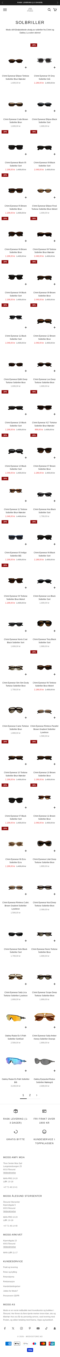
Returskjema (8, 1277)
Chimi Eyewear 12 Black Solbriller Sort (15, 467)
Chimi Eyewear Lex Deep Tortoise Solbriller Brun (44, 381)
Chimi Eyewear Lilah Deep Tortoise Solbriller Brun (44, 861)
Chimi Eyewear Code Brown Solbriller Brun (15, 121)
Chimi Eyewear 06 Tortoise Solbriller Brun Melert (44, 684)
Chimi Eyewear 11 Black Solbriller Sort (15, 337)
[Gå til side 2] (36, 1095)
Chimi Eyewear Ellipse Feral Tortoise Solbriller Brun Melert (44, 207)
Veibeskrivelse (9, 1173)
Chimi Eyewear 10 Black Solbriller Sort (15, 424)
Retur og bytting (10, 1272)
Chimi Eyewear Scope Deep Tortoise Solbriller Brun (44, 994)
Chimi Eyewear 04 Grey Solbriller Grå (44, 77)
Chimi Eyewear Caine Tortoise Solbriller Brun (15, 727)
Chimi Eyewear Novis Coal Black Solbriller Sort (15, 641)
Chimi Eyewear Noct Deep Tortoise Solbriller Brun (44, 904)
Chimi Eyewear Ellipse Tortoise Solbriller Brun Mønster (15, 77)
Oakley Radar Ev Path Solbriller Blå (15, 1080)
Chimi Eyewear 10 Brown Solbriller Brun (44, 774)
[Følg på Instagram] (21, 1328)
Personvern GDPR (11, 1296)
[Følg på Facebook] (4, 1328)
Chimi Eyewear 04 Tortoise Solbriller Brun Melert (15, 597)
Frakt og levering (10, 1267)
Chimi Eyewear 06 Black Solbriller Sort (44, 554)
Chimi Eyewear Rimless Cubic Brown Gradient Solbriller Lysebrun (15, 905)
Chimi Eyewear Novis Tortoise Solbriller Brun (44, 950)
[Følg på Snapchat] (54, 1328)
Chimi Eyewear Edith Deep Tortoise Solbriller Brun (15, 381)
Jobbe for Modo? (10, 1291)
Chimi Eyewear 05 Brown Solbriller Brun (16, 207)
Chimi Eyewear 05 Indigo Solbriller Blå (16, 554)
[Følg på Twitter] (13, 1328)
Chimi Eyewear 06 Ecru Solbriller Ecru (15, 861)
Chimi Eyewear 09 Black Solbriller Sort (44, 164)
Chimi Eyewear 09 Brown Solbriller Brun (44, 294)
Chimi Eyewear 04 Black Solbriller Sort (15, 294)
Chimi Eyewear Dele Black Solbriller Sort (15, 950)
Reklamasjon (9, 1281)
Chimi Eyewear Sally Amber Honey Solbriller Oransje (44, 1037)
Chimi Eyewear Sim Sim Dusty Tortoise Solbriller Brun (15, 684)
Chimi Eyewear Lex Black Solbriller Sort (44, 597)
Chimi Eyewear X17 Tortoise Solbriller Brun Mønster (44, 424)
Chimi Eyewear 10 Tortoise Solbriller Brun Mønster (15, 774)
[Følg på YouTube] (38, 1328)
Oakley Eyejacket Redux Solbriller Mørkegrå (44, 1080)
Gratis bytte (15, 1139)
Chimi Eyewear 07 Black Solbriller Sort (15, 817)
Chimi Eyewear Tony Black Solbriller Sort (44, 641)
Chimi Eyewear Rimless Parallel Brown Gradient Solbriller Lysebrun (44, 729)
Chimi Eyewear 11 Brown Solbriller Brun (44, 817)
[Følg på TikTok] (46, 1328)
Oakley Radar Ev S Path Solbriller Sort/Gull (15, 1037)
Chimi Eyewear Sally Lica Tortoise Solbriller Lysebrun (16, 994)
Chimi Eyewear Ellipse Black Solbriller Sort (44, 121)
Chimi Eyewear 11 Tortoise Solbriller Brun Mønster (15, 511)
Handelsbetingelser (11, 1286)
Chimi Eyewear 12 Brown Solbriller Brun (44, 337)
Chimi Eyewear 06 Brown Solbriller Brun (16, 251)
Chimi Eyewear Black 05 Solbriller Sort (15, 164)
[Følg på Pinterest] (29, 1328)
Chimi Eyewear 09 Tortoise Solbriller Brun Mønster (44, 251)
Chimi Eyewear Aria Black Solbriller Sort (44, 511)
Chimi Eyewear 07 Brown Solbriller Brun (44, 467)
